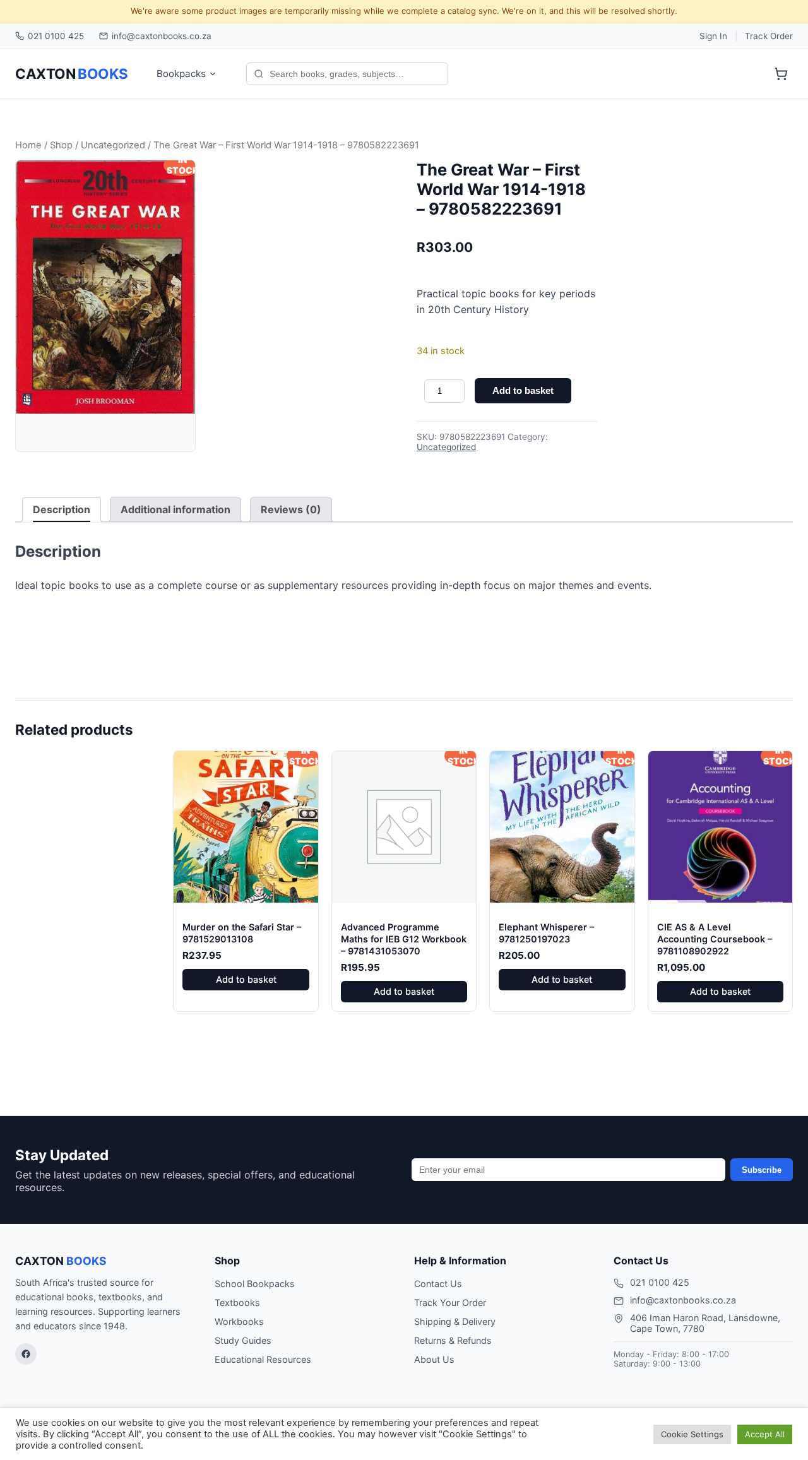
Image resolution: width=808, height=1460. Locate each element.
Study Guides (243, 1340)
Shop (61, 145)
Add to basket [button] (246, 979)
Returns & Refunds (453, 1340)
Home (28, 145)
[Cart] (781, 74)
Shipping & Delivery (455, 1321)
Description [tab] (61, 509)
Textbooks (237, 1302)
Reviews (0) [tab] (291, 509)
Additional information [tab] (175, 509)
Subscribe (761, 1170)
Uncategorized (113, 145)
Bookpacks (181, 74)
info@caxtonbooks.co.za (161, 36)
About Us (434, 1359)
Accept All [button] (765, 1434)
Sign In (713, 36)
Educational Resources (263, 1359)
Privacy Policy (605, 1433)
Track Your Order (450, 1302)
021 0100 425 (56, 36)
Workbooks (239, 1321)
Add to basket (523, 390)
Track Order (769, 36)
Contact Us (438, 1283)
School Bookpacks (255, 1283)
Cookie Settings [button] (692, 1434)
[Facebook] (26, 1354)
